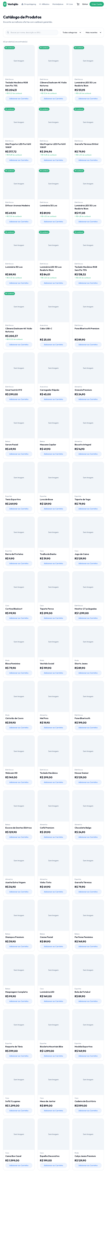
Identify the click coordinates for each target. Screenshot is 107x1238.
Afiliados (45, 4)
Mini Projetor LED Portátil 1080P (18, 145)
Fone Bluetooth (82, 718)
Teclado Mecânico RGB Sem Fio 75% (16, 84)
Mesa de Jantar (47, 1101)
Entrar (85, 4)
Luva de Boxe (46, 499)
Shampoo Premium (14, 937)
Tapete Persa (47, 608)
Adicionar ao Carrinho (18, 98)
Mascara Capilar (48, 444)
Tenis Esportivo (13, 499)
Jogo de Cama (82, 554)
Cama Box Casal (13, 1156)
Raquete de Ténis (14, 1046)
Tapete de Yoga (82, 499)
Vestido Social (47, 663)
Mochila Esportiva (83, 1046)
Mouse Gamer (82, 773)
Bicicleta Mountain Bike (51, 1046)
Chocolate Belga (83, 827)
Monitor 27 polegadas (86, 608)
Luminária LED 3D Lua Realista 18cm (85, 84)
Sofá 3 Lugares (12, 1101)
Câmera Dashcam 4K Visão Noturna (53, 84)
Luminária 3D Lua (48, 205)
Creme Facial (46, 937)
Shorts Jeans (81, 663)
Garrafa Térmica (83, 882)
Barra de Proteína (14, 554)
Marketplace (57, 4)
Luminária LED (47, 992)
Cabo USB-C (46, 328)
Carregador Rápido (49, 390)
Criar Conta (97, 4)
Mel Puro (44, 718)
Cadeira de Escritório (85, 1101)
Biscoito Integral (83, 444)
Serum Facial (11, 444)
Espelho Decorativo (50, 1156)
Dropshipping (30, 4)
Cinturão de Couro (14, 718)
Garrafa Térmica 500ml (86, 144)
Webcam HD (11, 773)
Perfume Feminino (84, 937)
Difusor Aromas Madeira (17, 205)
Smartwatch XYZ (13, 390)
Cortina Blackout (13, 608)
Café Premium (47, 827)
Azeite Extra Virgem (15, 882)
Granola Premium (83, 390)
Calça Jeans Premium (85, 1156)
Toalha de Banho (48, 554)
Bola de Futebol (82, 992)
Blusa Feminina (12, 663)
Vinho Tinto (45, 882)
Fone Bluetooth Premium (87, 328)
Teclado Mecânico (49, 773)
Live (71, 4)
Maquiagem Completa (16, 992)
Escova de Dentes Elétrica (18, 827)
